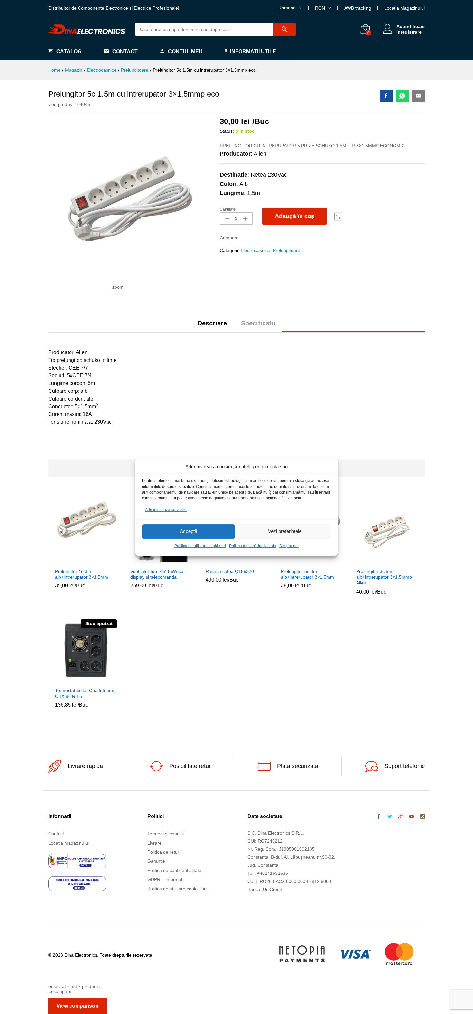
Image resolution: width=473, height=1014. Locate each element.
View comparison (77, 1006)
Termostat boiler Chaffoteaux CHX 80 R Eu (84, 693)
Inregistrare (409, 31)
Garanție (156, 861)
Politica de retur (163, 852)
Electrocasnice (255, 250)
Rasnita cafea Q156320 (230, 571)
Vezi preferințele (284, 531)
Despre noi (289, 546)
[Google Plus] (400, 816)
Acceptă (188, 531)
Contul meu (185, 51)
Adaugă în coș (294, 216)
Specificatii (258, 323)
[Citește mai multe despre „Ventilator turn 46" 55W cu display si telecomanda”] (146, 560)
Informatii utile (253, 51)
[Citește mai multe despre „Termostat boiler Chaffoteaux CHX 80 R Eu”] (71, 679)
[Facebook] (378, 816)
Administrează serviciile (166, 509)
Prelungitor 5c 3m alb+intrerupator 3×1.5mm (307, 574)
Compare (338, 216)
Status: (227, 131)
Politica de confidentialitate (252, 546)
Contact (125, 51)
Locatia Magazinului (404, 8)
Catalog (68, 51)
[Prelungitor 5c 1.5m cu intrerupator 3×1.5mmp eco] (386, 96)
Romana (287, 7)
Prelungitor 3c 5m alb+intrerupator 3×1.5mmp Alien (384, 577)
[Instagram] (422, 816)
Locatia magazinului (68, 842)
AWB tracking (357, 8)
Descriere (212, 323)
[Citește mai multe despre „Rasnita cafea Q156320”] (221, 560)
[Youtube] (411, 816)
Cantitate (228, 209)
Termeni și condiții (165, 833)
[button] (71, 560)
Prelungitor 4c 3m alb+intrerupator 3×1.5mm (81, 574)
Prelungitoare (286, 250)
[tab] (212, 326)
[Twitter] (389, 816)
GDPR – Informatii (165, 879)
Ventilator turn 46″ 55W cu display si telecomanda (156, 574)
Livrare (154, 842)
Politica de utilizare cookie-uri (200, 546)
